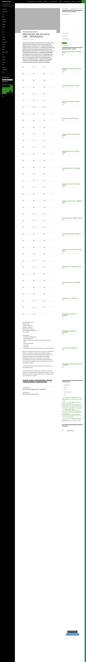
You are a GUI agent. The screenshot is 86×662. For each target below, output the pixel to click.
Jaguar (3, 39)
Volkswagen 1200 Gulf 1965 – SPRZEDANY (71, 282)
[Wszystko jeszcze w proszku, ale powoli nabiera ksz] (65, 591)
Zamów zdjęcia (39, 1)
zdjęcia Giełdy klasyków (40, 380)
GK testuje (73, 1)
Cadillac (3, 19)
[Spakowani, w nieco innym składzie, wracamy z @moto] (72, 440)
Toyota (3, 67)
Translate (80, 8)
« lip (3, 96)
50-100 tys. (50, 380)
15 (10, 89)
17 (2, 91)
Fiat (2, 29)
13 (7, 89)
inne (65, 394)
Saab (3, 64)
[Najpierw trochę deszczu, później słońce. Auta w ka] (65, 501)
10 (2, 89)
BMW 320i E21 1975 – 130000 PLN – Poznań (71, 266)
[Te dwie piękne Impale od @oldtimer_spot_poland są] (72, 542)
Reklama (60, 1)
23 (12, 91)
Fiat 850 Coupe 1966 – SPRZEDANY (69, 298)
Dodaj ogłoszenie (30, 1)
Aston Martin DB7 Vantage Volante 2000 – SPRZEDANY (34, 388)
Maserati (4, 47)
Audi (3, 14)
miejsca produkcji (67, 392)
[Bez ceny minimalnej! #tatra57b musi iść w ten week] (79, 497)
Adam (33, 39)
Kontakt (79, 1)
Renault (3, 62)
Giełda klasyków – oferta (69, 49)
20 (7, 91)
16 (12, 89)
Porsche (3, 59)
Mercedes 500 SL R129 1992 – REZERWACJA (71, 233)
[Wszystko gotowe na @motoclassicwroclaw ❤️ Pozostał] (79, 588)
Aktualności (66, 1)
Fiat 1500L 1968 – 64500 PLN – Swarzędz (70, 85)
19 (5, 91)
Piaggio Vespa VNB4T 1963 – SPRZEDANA (71, 168)
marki (65, 389)
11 (4, 89)
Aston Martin (5, 11)
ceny (65, 387)
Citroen (3, 24)
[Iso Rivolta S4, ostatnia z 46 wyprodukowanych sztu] (65, 445)
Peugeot (3, 57)
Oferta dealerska (53, 1)
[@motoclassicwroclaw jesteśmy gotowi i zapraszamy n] (72, 489)
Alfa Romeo (4, 9)
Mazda (3, 49)
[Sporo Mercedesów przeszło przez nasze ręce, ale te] (72, 604)
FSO (2, 34)
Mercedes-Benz (5, 52)
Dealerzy (46, 1)
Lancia (3, 44)
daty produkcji (67, 385)
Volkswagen (4, 69)
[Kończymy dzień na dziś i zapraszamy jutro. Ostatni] (65, 528)
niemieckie (26, 380)
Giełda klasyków (6, 1)
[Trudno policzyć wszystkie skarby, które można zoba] (79, 459)
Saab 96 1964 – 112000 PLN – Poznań (70, 118)
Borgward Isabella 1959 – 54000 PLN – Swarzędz (72, 218)
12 (5, 89)
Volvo (3, 72)
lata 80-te (32, 380)
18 (4, 91)
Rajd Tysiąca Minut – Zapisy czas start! (30, 393)
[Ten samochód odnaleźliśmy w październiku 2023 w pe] (79, 548)
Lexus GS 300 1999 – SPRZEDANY (69, 348)
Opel (3, 54)
